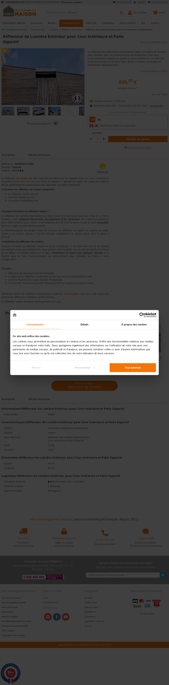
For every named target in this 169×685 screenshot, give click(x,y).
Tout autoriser (133, 367)
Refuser (36, 367)
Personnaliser (83, 367)
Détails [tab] (85, 324)
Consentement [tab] (34, 324)
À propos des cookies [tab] (134, 324)
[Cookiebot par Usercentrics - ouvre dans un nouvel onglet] (141, 315)
